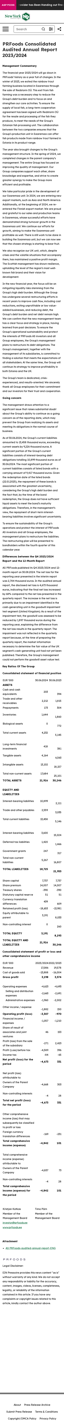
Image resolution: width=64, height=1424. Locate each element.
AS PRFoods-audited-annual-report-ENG (31, 1248)
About (17, 1404)
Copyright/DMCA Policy (22, 1418)
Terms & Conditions (46, 1411)
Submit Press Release (19, 1411)
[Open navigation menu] (5, 29)
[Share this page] (59, 29)
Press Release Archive (37, 1404)
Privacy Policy (47, 1418)
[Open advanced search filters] (51, 29)
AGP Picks (8, 5)
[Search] (43, 29)
